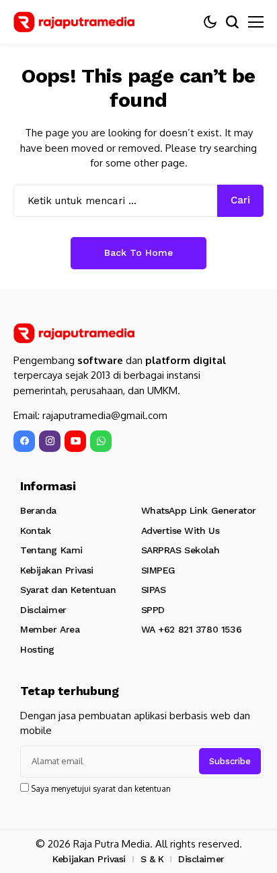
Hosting (37, 649)
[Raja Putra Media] (73, 21)
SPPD (153, 609)
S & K (152, 859)
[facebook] (24, 441)
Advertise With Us (180, 530)
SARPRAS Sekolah (180, 550)
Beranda (38, 510)
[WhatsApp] (101, 441)
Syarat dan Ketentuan (68, 589)
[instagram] (50, 441)
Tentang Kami (51, 550)
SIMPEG (158, 570)
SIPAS (153, 589)
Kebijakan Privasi (56, 570)
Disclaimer (43, 609)
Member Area (49, 629)
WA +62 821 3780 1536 (191, 629)
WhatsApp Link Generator (198, 510)
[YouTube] (75, 441)
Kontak (35, 530)
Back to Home (138, 252)
